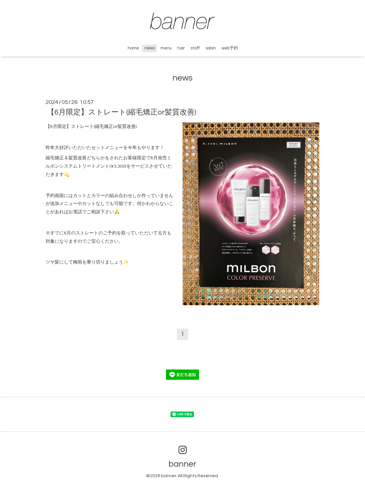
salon (211, 48)
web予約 (230, 48)
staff (195, 48)
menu (166, 48)
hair (181, 48)
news (150, 48)
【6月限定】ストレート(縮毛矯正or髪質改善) (121, 112)
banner (182, 463)
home (133, 48)
